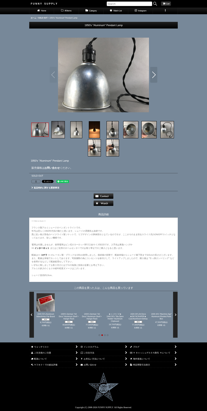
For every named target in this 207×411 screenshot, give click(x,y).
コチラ (44, 255)
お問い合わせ (52, 167)
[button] (165, 11)
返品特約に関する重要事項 (46, 187)
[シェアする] (36, 181)
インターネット (42, 248)
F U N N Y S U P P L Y (44, 3)
